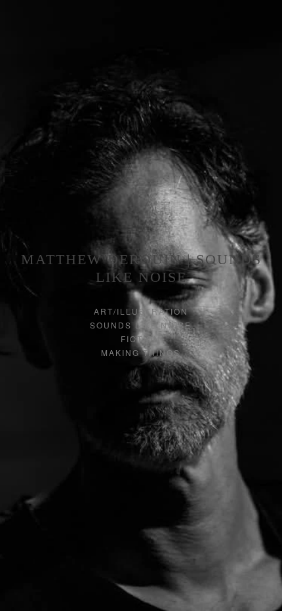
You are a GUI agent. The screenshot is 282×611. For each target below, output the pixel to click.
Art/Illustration (141, 311)
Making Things (140, 352)
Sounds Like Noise (140, 324)
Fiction (141, 338)
